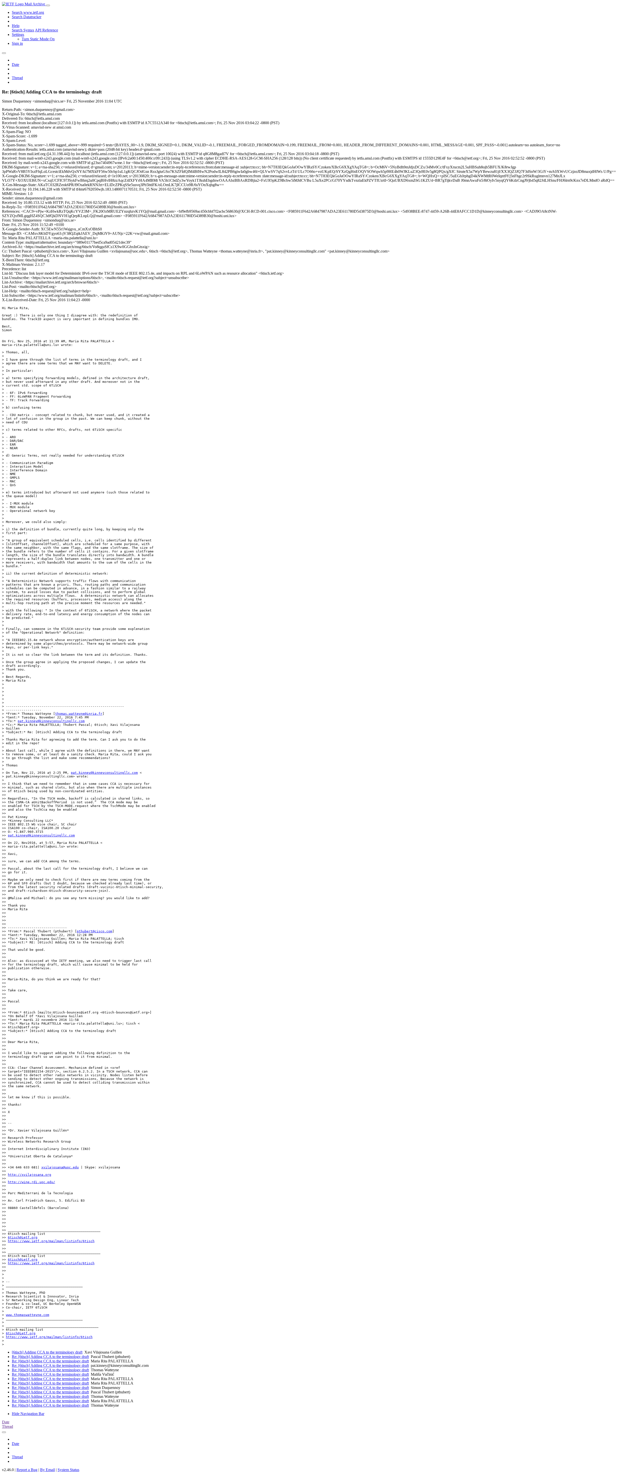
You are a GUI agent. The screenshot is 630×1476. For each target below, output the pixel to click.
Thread (17, 78)
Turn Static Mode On (38, 39)
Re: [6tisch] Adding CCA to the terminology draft (50, 1357)
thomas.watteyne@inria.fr (78, 714)
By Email (47, 1470)
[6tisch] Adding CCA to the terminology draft (47, 1352)
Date (15, 64)
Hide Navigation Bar (28, 1414)
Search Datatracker (26, 17)
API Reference (46, 30)
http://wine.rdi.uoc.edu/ (31, 1182)
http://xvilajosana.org (29, 1175)
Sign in (17, 43)
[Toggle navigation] (48, 5)
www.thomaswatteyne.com (27, 1315)
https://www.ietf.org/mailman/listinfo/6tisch (51, 1241)
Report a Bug (26, 1470)
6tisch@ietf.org (22, 1237)
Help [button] (15, 26)
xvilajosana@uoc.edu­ (60, 1167)
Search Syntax (23, 30)
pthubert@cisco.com (94, 931)
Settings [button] (18, 34)
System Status (68, 1470)
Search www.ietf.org (28, 12)
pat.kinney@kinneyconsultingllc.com (51, 721)
